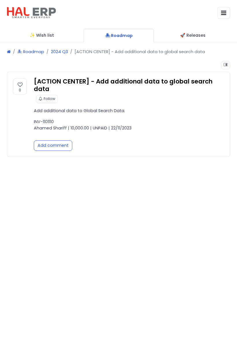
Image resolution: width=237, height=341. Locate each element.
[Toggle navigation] (223, 13)
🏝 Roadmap (30, 52)
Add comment (53, 145)
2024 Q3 (59, 52)
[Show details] (225, 65)
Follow (49, 98)
